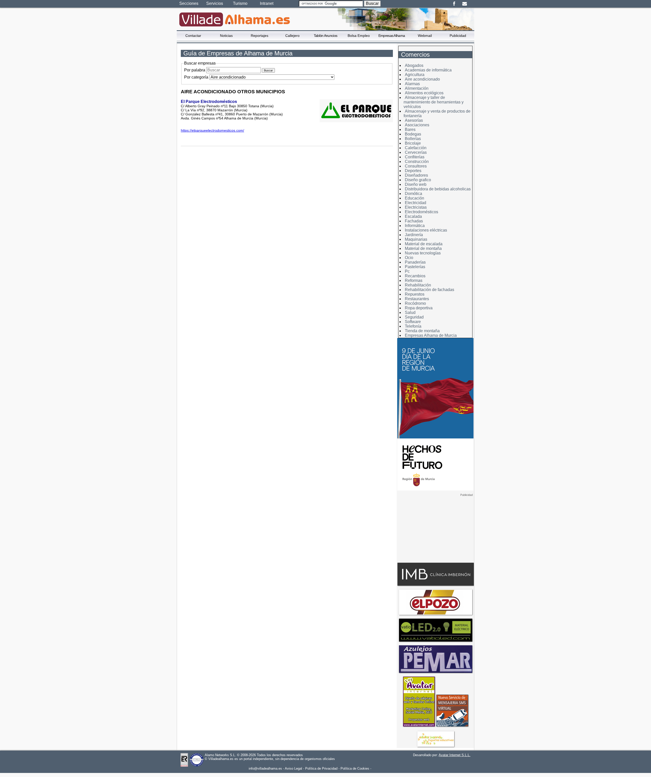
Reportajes (259, 36)
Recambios (415, 276)
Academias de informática (428, 70)
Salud (410, 312)
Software (413, 321)
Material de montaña (423, 248)
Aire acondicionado (422, 79)
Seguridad (414, 317)
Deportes (413, 171)
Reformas (413, 280)
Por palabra (194, 70)
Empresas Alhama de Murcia (431, 335)
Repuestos (414, 294)
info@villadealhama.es (265, 768)
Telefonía (413, 326)
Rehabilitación (418, 285)
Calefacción (415, 148)
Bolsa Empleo (359, 36)
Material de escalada (423, 244)
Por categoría (196, 77)
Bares (410, 129)
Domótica (413, 193)
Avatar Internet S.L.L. (454, 755)
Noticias (226, 36)
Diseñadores (416, 175)
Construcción (417, 161)
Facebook (454, 4)
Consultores (416, 166)
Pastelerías (415, 267)
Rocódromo (415, 303)
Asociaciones (417, 125)
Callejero (292, 36)
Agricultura (414, 74)
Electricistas (416, 207)
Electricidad (415, 203)
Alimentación (416, 88)
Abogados (414, 65)
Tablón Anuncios (325, 36)
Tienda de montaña (422, 331)
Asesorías (414, 120)
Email (464, 4)
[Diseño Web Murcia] (419, 726)
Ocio (409, 257)
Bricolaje (413, 143)
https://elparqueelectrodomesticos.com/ (212, 130)
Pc (407, 271)
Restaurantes (417, 299)
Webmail (425, 36)
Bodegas (413, 134)
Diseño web (415, 184)
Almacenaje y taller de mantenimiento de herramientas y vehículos (434, 102)
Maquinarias (416, 239)
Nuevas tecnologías (423, 253)
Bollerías (413, 138)
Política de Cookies (355, 768)
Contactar (193, 36)
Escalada (413, 216)
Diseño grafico (418, 180)
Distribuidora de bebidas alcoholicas (438, 189)
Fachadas (414, 221)
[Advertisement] (435, 528)
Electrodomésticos (421, 212)
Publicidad (458, 36)
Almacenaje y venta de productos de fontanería (437, 113)
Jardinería (414, 235)
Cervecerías (416, 152)
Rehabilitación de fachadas (429, 289)
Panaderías (415, 262)
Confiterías (414, 157)
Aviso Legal (293, 768)
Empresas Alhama (391, 36)
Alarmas (412, 84)
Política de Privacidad (321, 768)
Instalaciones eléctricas (426, 230)
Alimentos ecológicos (424, 93)
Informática (415, 225)
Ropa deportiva (419, 308)
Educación (414, 198)
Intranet (266, 3)
